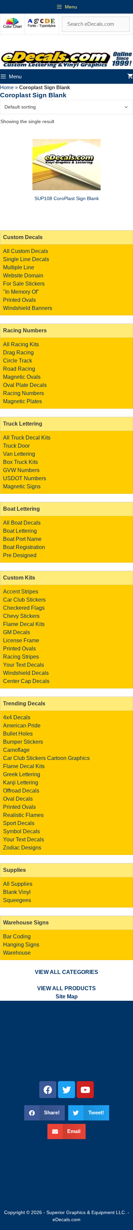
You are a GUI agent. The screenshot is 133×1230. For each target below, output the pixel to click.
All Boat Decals (22, 523)
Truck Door (16, 446)
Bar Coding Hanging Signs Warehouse (21, 945)
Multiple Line (18, 267)
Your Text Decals (23, 665)
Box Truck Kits (20, 462)
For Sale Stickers (24, 284)
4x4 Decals (16, 717)
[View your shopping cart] (130, 76)
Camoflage (16, 750)
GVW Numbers (21, 470)
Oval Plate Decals (25, 385)
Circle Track (17, 361)
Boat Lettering (20, 531)
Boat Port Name (22, 539)
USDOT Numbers (24, 478)
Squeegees (17, 900)
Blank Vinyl (17, 892)
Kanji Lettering (20, 782)
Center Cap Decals (26, 681)
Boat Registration (24, 547)
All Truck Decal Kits (26, 438)
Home (7, 87)
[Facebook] (47, 1089)
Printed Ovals (19, 300)
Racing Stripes (21, 657)
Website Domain (23, 275)
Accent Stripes (20, 591)
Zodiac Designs (22, 848)
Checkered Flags (24, 608)
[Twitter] (66, 1089)
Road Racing (19, 369)
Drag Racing (18, 352)
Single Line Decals (26, 259)
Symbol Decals (21, 831)
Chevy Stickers (21, 616)
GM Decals (16, 632)
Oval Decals (18, 799)
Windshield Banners (27, 308)
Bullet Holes (18, 734)
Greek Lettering (21, 774)
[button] (44, 1112)
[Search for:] (96, 24)
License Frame (21, 640)
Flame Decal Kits (24, 624)
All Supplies (17, 884)
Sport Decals (18, 823)
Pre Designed (19, 555)
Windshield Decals (26, 673)
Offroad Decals (21, 791)
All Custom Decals (25, 251)
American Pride (22, 725)
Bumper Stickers (23, 742)
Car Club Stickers (24, 600)
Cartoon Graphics (68, 758)
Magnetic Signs (22, 486)
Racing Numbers (23, 393)
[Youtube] (85, 1089)
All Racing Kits (21, 344)
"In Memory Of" (21, 292)
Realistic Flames (23, 815)
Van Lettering (19, 454)
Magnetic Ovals (22, 377)
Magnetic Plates (22, 401)
